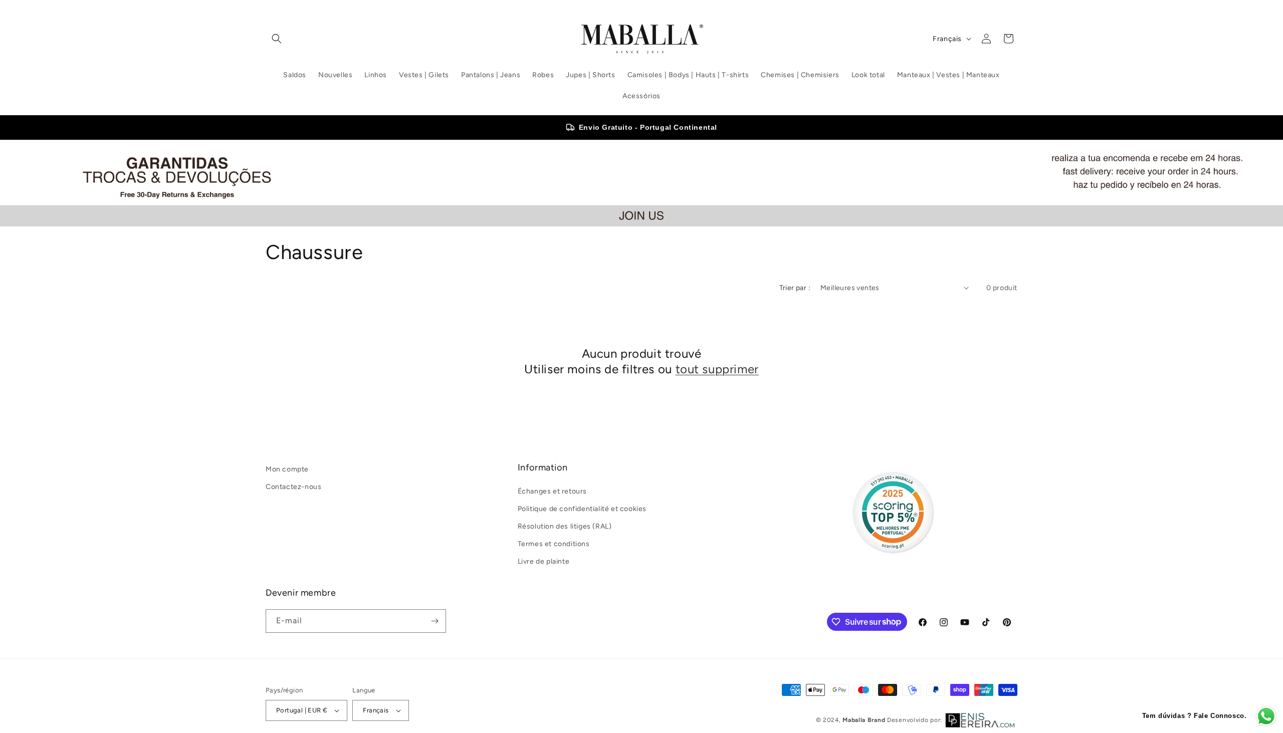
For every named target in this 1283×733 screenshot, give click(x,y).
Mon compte (287, 469)
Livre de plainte (544, 561)
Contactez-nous (293, 486)
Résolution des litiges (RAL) (565, 526)
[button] (277, 39)
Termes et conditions (554, 544)
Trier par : (794, 288)
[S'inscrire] (434, 621)
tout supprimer (717, 369)
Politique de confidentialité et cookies (582, 509)
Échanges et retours (552, 491)
